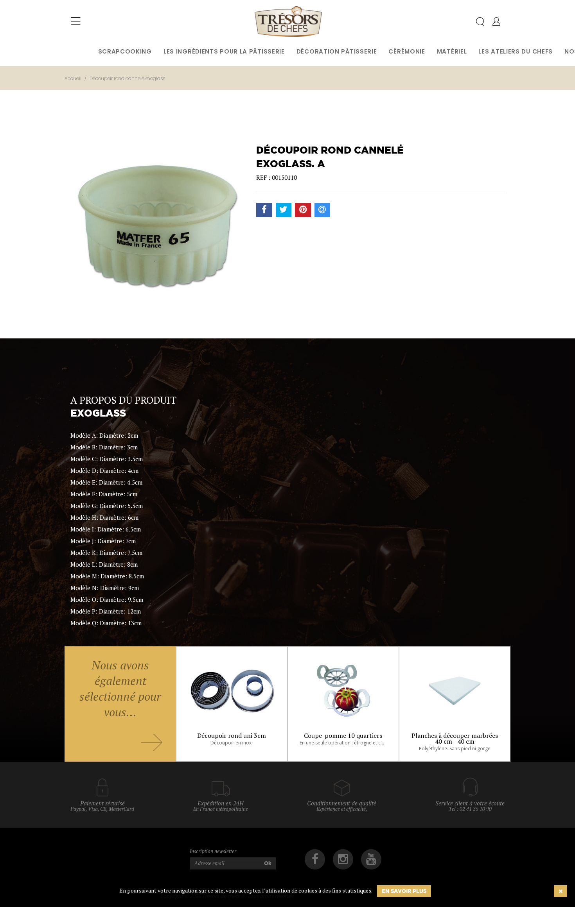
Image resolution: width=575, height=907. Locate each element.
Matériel (452, 51)
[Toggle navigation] (75, 21)
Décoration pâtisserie (336, 51)
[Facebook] (315, 859)
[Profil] (496, 23)
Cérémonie (406, 51)
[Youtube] (371, 859)
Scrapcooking (125, 51)
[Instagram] (343, 859)
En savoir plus (404, 891)
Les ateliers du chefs (515, 51)
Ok (267, 863)
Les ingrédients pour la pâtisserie (224, 51)
